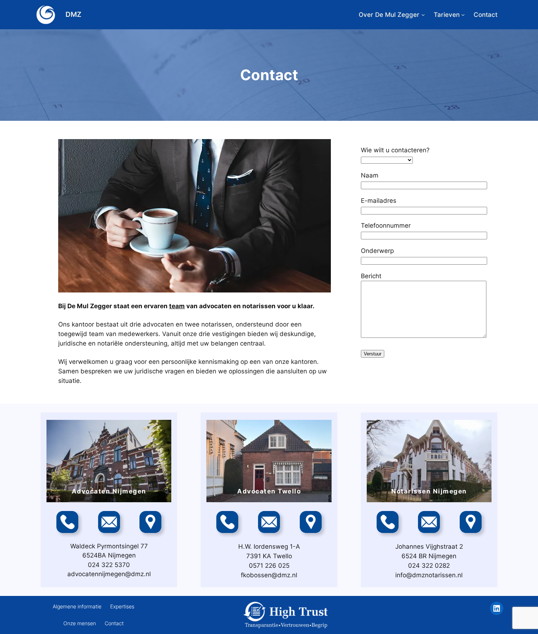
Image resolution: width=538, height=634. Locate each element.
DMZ (73, 14)
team (177, 306)
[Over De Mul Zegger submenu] (423, 14)
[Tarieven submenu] (463, 14)
